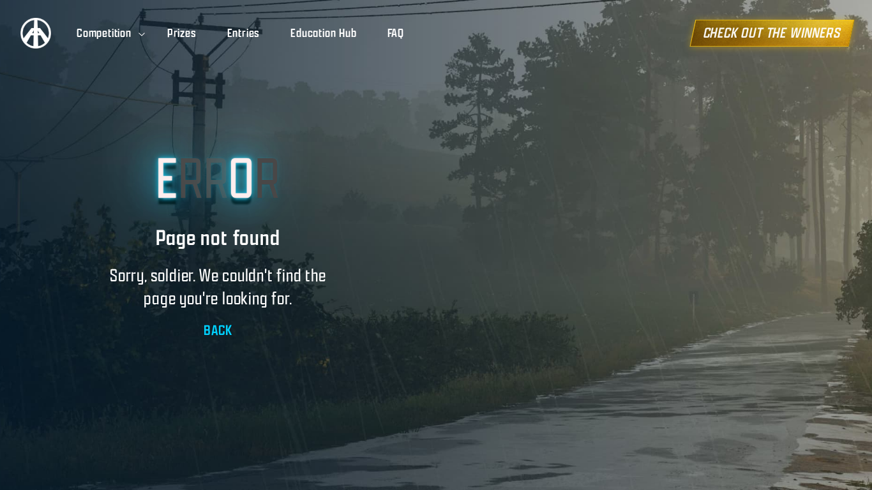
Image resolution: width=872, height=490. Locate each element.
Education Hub (323, 33)
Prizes (182, 33)
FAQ (395, 33)
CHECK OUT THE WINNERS (772, 33)
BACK (218, 330)
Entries (243, 33)
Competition (104, 33)
